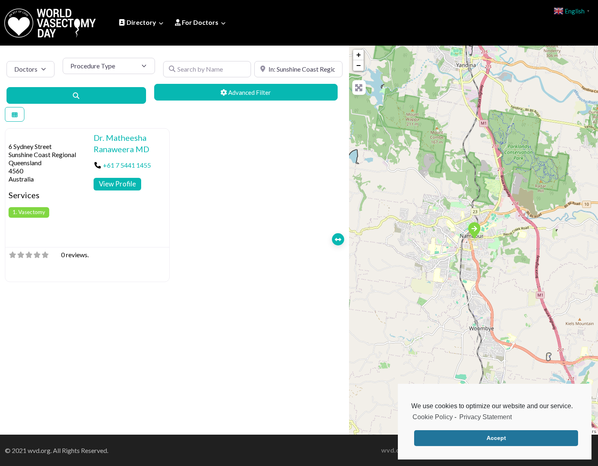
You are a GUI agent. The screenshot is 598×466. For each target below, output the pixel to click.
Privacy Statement (485, 416)
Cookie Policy (432, 416)
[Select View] (14, 114)
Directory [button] (140, 22)
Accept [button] (496, 438)
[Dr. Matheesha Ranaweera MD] (474, 230)
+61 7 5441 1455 (127, 165)
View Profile (117, 183)
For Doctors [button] (199, 22)
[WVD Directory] (50, 21)
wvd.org (393, 450)
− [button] (358, 65)
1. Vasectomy (29, 212)
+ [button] (358, 54)
